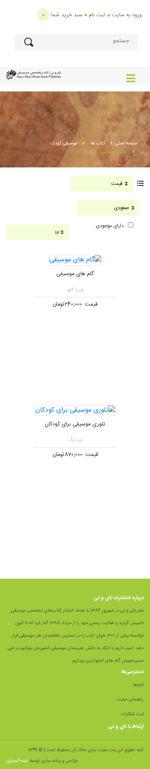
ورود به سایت (127, 15)
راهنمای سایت (130, 699)
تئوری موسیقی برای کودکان (75, 424)
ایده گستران (17, 761)
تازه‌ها (138, 685)
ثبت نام (97, 15)
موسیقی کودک (64, 143)
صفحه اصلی (126, 143)
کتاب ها (97, 143)
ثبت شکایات (132, 714)
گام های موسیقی (75, 273)
